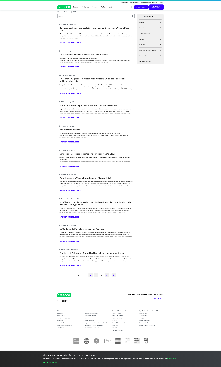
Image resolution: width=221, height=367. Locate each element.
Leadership (60, 313)
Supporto (154, 2)
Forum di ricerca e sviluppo (92, 328)
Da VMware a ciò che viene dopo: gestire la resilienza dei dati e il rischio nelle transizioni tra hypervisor (95, 203)
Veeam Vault (115, 320)
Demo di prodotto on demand (147, 325)
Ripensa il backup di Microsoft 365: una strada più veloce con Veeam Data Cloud (94, 29)
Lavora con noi (61, 316)
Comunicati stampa (62, 323)
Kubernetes (115, 328)
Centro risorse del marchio (64, 325)
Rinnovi (86, 318)
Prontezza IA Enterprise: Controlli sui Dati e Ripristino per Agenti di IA (91, 253)
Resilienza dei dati (116, 313)
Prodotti (76, 7)
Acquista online (145, 2)
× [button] (219, 352)
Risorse (95, 7)
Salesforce (115, 325)
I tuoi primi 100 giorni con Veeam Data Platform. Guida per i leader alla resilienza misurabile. (92, 80)
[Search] (131, 7)
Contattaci (60, 320)
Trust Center (60, 328)
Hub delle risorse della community (94, 325)
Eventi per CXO (143, 313)
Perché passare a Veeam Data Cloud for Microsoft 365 (85, 178)
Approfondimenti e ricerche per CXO (148, 311)
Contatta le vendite (134, 2)
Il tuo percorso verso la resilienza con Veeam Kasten (83, 54)
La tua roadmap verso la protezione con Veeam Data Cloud (87, 154)
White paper (142, 318)
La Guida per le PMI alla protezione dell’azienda (81, 229)
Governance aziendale (63, 318)
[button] (110, 362)
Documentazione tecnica (91, 313)
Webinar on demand (144, 320)
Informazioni (60, 311)
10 (106, 275)
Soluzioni (85, 7)
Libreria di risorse (143, 316)
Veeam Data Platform (117, 316)
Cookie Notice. (172, 358)
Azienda (112, 7)
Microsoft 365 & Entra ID (118, 323)
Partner (103, 7)
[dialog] (110, 359)
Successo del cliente (90, 316)
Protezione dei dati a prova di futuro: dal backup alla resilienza (88, 105)
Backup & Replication (117, 330)
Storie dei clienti (143, 323)
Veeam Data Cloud (117, 318)
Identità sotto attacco (69, 129)
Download (124, 2)
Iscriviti (157, 298)
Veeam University (89, 320)
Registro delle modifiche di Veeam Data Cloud (97, 323)
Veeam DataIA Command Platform (121, 311)
